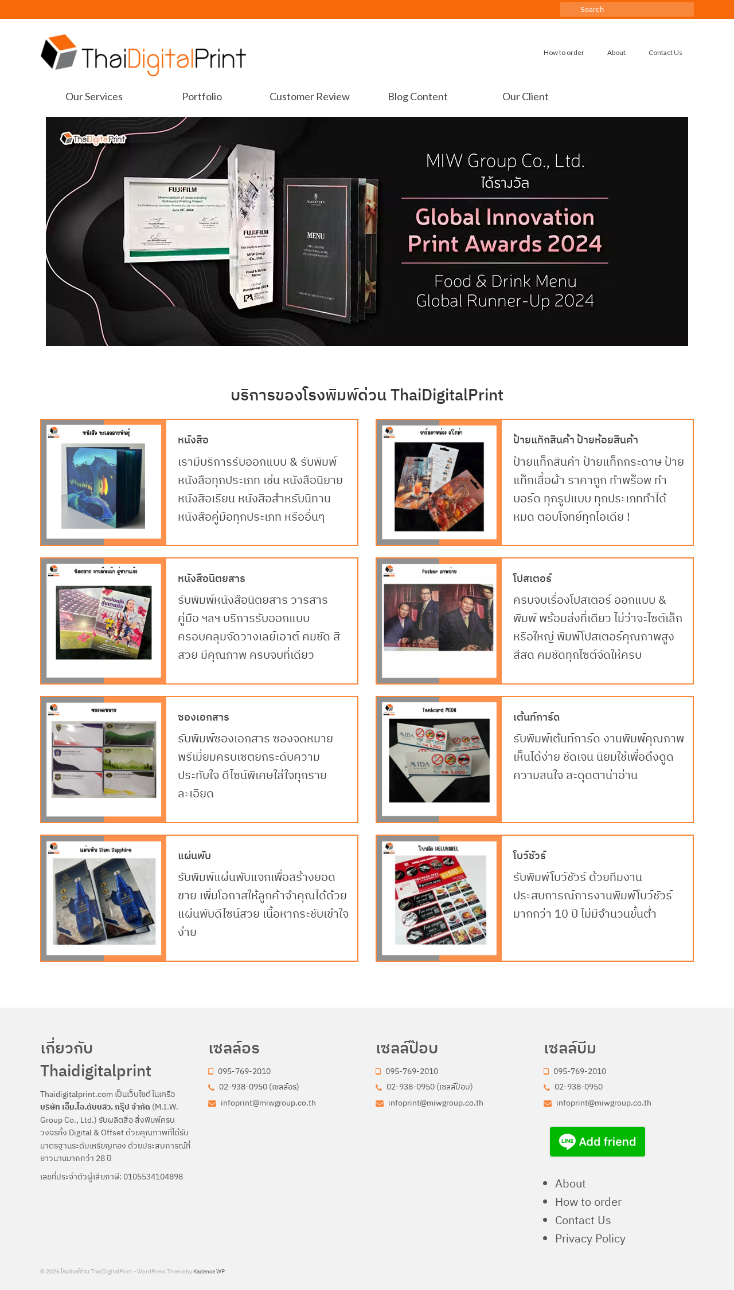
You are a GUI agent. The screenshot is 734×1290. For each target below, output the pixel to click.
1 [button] (319, 340)
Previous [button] (47, 231)
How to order (588, 1201)
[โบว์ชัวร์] (439, 898)
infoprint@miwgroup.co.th (267, 1103)
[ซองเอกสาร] (103, 759)
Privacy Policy (590, 1238)
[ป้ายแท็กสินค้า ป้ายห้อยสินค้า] (439, 482)
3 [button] (346, 340)
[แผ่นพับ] (103, 898)
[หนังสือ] (103, 482)
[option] (367, 231)
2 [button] (332, 340)
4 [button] (360, 340)
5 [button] (374, 340)
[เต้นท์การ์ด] (439, 759)
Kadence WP (209, 1271)
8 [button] (415, 340)
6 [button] (387, 340)
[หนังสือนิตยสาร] (103, 621)
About (570, 1183)
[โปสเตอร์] (439, 621)
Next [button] (687, 231)
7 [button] (401, 340)
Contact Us (583, 1220)
